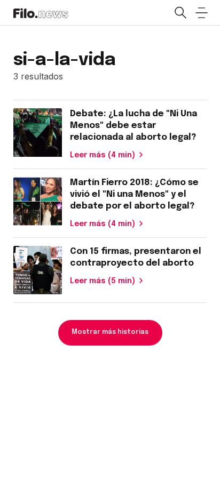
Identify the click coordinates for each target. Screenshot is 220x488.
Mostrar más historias (110, 332)
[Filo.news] (40, 12)
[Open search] (180, 12)
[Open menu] (201, 12)
